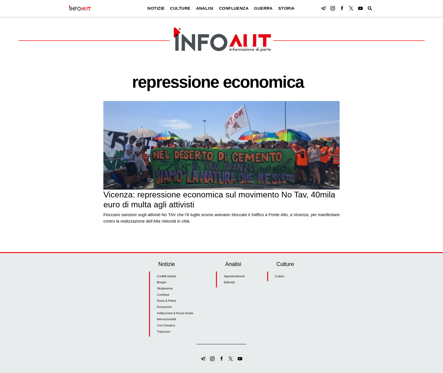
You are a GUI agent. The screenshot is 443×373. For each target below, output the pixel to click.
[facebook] (342, 8)
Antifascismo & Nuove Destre (175, 313)
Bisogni (161, 282)
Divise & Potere (166, 300)
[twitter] (351, 8)
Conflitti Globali (166, 276)
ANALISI (204, 8)
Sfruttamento (165, 288)
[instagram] (332, 8)
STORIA (286, 8)
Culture (279, 276)
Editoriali (229, 282)
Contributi (163, 294)
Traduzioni (163, 331)
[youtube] (360, 8)
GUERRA (263, 8)
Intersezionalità (166, 319)
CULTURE (180, 8)
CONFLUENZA (234, 8)
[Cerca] (370, 8)
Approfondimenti (234, 276)
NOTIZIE (156, 8)
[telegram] (323, 8)
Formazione (164, 307)
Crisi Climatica (166, 325)
